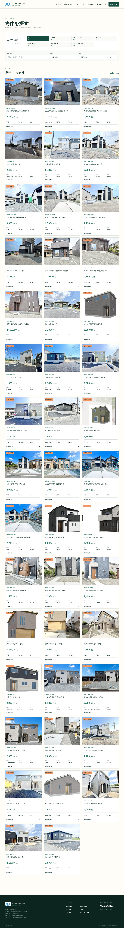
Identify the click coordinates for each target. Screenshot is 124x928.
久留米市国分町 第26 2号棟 (54, 697)
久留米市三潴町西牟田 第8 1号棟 (95, 111)
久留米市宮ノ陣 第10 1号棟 (93, 750)
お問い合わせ (113, 4)
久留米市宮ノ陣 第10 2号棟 (15, 804)
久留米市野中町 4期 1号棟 (15, 271)
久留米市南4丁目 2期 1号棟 (15, 484)
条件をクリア (112, 57)
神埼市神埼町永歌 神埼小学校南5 (56, 271)
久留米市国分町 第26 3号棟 (93, 697)
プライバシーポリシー (86, 912)
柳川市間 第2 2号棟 (52, 324)
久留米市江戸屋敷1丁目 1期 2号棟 (18, 537)
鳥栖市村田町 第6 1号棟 (92, 430)
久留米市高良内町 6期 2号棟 (94, 164)
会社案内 (90, 4)
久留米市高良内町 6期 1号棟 (16, 217)
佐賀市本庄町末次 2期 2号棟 (94, 590)
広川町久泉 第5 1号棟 (13, 697)
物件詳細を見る (23, 126)
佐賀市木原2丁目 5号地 (53, 750)
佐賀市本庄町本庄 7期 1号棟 (16, 590)
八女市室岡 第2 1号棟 (13, 164)
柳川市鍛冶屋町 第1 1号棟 (93, 804)
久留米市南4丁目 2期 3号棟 (54, 484)
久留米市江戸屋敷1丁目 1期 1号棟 (96, 484)
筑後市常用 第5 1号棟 (52, 857)
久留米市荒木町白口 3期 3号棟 (94, 217)
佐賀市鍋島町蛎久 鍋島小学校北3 (17, 324)
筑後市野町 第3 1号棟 (13, 377)
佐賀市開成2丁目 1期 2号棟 (93, 537)
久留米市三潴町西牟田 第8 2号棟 (17, 111)
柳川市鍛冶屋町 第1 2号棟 (15, 857)
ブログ (84, 4)
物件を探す (59, 4)
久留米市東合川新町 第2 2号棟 (94, 377)
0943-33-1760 (107, 906)
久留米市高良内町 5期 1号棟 (55, 217)
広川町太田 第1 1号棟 (52, 430)
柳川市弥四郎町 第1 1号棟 (54, 804)
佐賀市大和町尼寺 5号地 (53, 644)
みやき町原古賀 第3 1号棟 (93, 324)
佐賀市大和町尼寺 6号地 (92, 644)
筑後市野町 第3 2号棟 (52, 377)
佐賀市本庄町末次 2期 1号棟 (55, 590)
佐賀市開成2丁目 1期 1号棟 (54, 537)
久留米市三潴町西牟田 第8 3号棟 (56, 111)
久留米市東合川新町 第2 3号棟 (17, 430)
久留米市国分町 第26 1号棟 (15, 750)
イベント (77, 4)
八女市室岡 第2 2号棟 (52, 164)
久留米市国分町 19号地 (14, 644)
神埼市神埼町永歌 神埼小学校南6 (95, 271)
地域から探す (68, 4)
